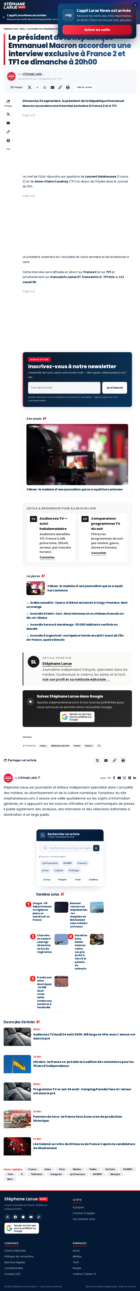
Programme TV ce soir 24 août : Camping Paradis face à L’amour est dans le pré (82, 1091)
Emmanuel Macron (60, 746)
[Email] (52, 87)
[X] (7, 1217)
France (77, 746)
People (62, 879)
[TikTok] (39, 1217)
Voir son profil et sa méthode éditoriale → (76, 679)
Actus (45, 870)
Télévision (36, 1174)
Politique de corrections (19, 1256)
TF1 (99, 746)
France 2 (89, 746)
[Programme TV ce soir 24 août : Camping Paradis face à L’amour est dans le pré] (17, 1093)
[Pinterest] (129, 778)
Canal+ (43, 746)
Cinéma (93, 879)
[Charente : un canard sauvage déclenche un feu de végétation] (61, 939)
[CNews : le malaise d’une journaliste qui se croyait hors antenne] (77, 454)
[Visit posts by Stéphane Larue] (11, 76)
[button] (60, 87)
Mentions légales (14, 1262)
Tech (78, 879)
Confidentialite (37, 400)
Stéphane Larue (32, 74)
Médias (36, 1029)
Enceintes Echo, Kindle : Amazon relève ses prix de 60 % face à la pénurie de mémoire (81, 952)
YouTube (110, 1169)
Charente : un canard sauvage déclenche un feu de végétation (44, 944)
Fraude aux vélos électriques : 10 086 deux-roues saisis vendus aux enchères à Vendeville (44, 992)
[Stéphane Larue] (15, 5)
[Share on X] (29, 87)
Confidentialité (13, 1268)
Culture (58, 870)
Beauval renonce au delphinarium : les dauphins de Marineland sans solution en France (78, 915)
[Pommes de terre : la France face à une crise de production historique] (17, 1121)
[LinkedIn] (134, 778)
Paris (62, 1169)
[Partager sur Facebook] (37, 87)
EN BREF (67, 863)
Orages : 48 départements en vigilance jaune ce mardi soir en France (42, 912)
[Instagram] (124, 778)
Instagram (56, 1174)
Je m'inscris (114, 387)
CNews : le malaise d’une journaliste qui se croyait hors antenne (74, 489)
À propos (78, 1207)
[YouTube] (119, 778)
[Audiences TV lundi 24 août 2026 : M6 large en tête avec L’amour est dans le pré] (17, 1039)
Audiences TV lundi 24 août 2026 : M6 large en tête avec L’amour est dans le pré (84, 1036)
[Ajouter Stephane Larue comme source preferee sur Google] (77, 716)
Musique (115, 1174)
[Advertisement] (77, 144)
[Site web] (109, 778)
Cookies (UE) (12, 1274)
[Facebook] (114, 778)
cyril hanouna (50, 863)
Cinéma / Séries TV (84, 1274)
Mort (10, 1179)
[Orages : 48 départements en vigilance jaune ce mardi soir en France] (61, 907)
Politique (74, 870)
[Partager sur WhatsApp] (45, 87)
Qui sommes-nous (84, 1219)
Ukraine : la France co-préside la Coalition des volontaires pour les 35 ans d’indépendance (83, 1064)
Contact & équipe (84, 1213)
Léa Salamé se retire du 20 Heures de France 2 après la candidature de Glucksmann (84, 1146)
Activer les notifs (97, 30)
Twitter (93, 1169)
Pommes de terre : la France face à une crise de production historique (77, 1119)
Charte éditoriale (15, 1250)
